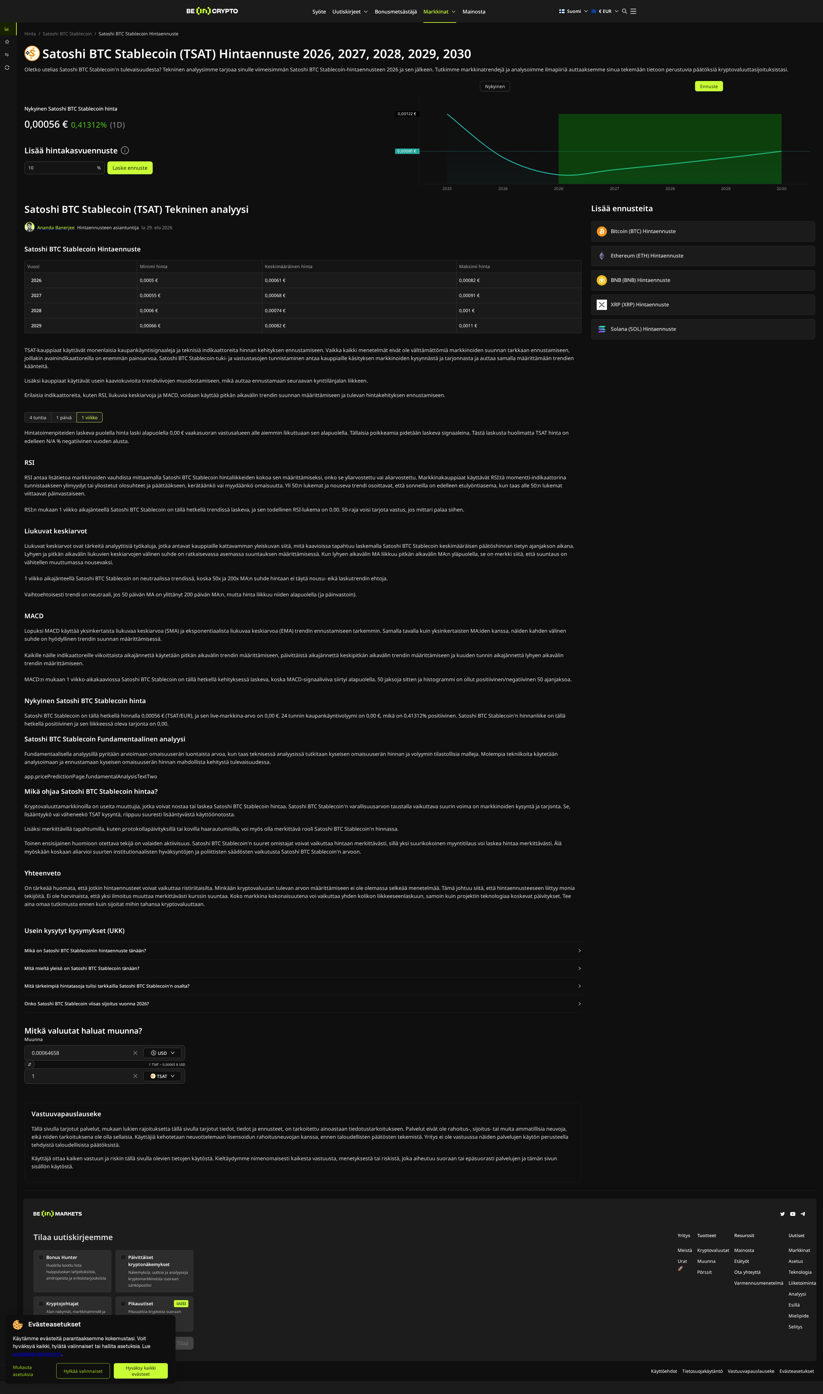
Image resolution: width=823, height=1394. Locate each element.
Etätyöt (741, 1261)
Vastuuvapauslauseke (751, 1371)
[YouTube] (793, 1214)
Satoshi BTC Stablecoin (67, 34)
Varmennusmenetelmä (758, 1283)
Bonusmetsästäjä (396, 11)
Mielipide (799, 1316)
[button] (303, 950)
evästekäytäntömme (37, 1354)
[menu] (8, 48)
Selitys (795, 1327)
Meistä (685, 1250)
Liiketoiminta (802, 1283)
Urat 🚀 (682, 1264)
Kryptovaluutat (713, 1250)
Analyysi (797, 1294)
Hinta (30, 34)
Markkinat (435, 11)
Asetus (796, 1261)
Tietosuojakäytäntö (702, 1371)
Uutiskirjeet (346, 11)
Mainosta (474, 11)
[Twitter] (782, 1214)
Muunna (706, 1261)
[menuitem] (8, 29)
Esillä (794, 1305)
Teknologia (800, 1272)
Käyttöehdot (664, 1371)
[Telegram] (803, 1214)
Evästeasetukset (797, 1371)
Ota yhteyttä (747, 1272)
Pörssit (704, 1272)
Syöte (319, 11)
